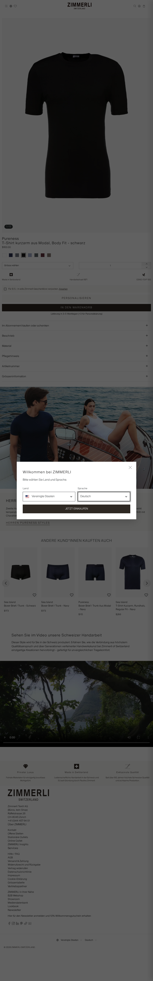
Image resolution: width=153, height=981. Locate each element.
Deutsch (85, 496)
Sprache (82, 488)
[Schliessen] (130, 468)
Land (25, 488)
